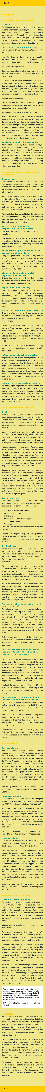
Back (6, 3)
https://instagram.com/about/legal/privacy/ (24, 834)
